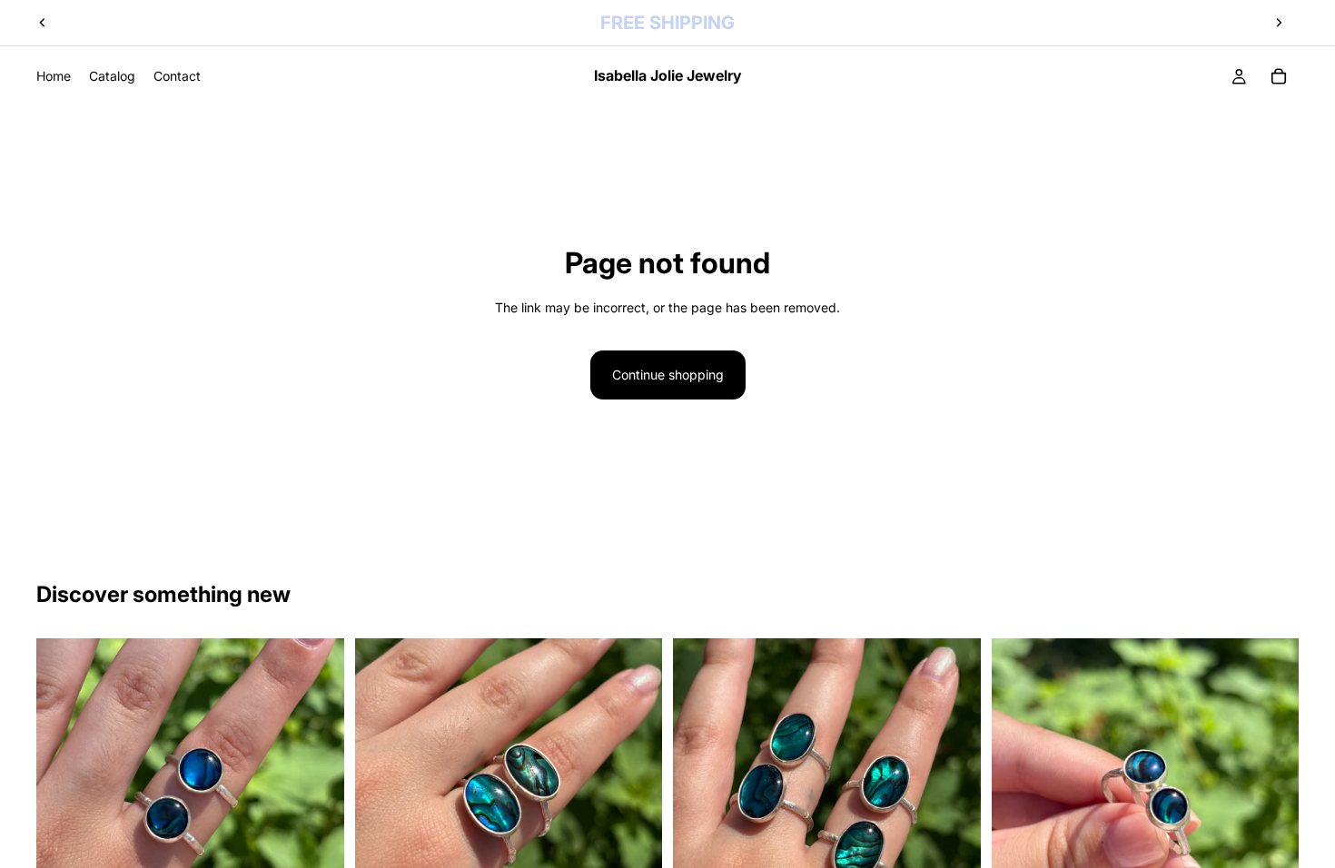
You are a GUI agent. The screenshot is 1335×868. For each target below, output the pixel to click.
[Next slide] (1279, 23)
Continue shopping (668, 374)
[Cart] (1279, 76)
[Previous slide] (43, 23)
